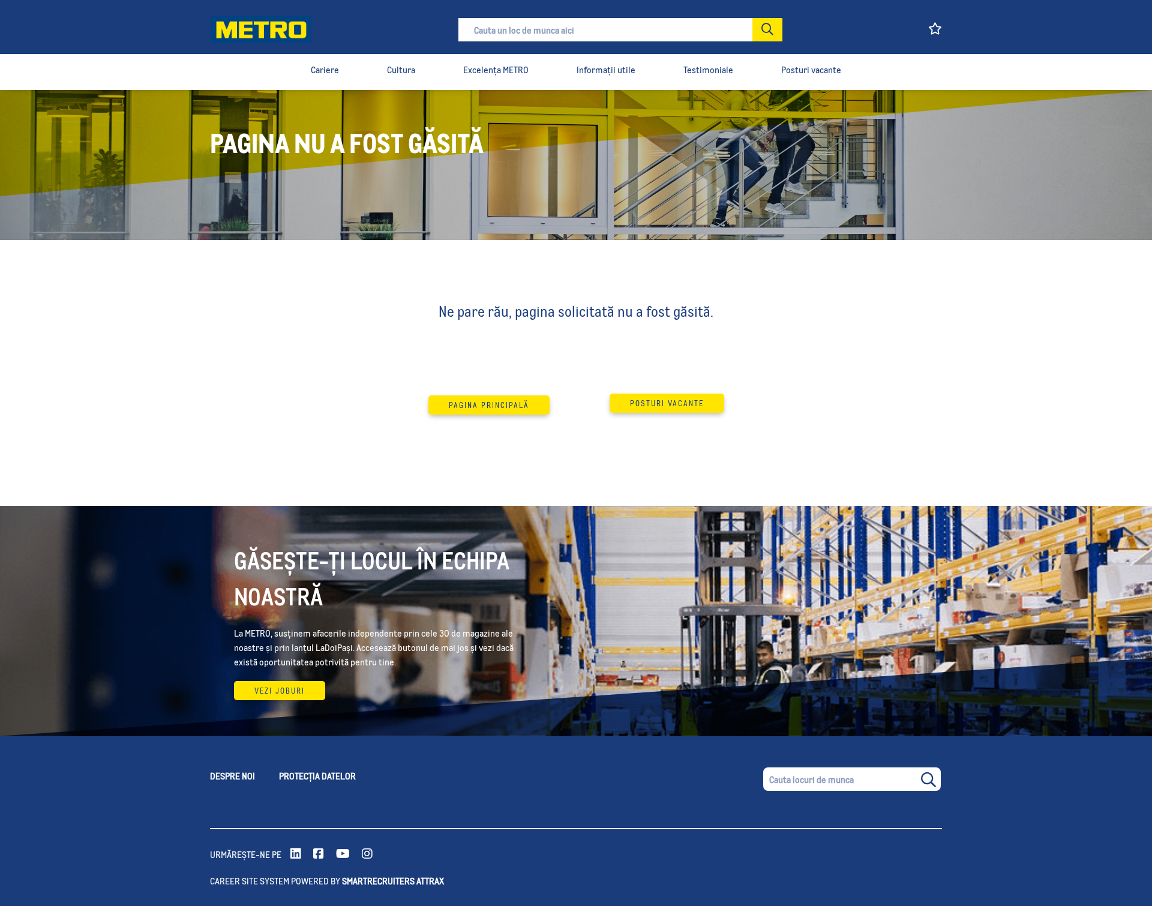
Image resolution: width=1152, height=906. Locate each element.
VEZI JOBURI (279, 690)
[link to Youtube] (343, 854)
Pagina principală (489, 405)
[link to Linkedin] (295, 854)
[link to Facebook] (318, 854)
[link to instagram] (367, 854)
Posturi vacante (667, 403)
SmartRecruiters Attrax (393, 880)
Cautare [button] (767, 29)
